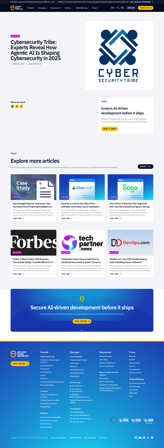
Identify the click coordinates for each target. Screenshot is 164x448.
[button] (31, 8)
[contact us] (122, 8)
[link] (82, 2)
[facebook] (136, 437)
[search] (118, 8)
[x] (148, 437)
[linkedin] (152, 437)
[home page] (17, 7)
